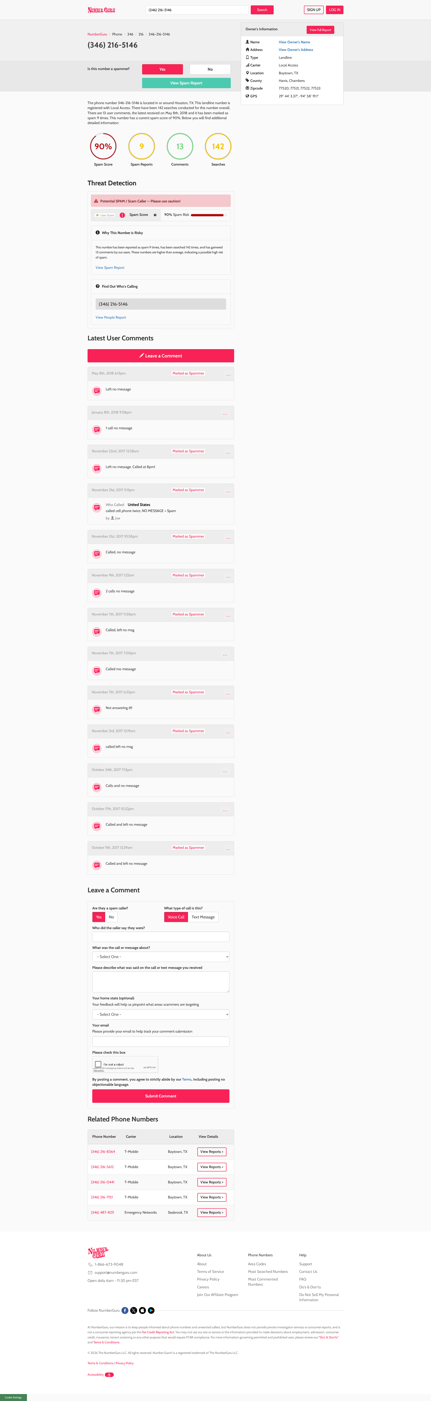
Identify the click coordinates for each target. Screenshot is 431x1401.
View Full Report (320, 30)
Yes (162, 69)
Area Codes (257, 1264)
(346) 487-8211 (102, 1212)
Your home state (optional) (113, 998)
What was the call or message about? (121, 948)
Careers (203, 1287)
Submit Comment (160, 1096)
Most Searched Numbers (268, 1271)
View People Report (111, 317)
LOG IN (334, 10)
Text (203, 917)
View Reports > (211, 1151)
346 (130, 34)
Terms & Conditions (106, 1342)
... (228, 374)
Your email (100, 1025)
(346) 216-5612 (102, 1167)
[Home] (101, 10)
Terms (186, 1079)
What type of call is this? (183, 908)
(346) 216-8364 (103, 1151)
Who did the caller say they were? (118, 928)
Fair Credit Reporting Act (158, 1332)
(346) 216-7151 (102, 1197)
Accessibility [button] (96, 1375)
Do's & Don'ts (310, 1287)
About (202, 1264)
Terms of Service (210, 1271)
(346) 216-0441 (102, 1182)
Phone (117, 34)
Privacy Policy (208, 1279)
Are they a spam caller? (110, 908)
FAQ (302, 1279)
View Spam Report (186, 83)
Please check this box (108, 1052)
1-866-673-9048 (109, 1264)
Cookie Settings (13, 1397)
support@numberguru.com (116, 1272)
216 (141, 34)
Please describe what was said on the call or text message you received (147, 967)
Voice (176, 917)
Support (305, 1264)
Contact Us (308, 1271)
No (210, 69)
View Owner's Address (296, 50)
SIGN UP (314, 10)
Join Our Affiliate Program (217, 1294)
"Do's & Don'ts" (329, 1337)
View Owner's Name (294, 42)
